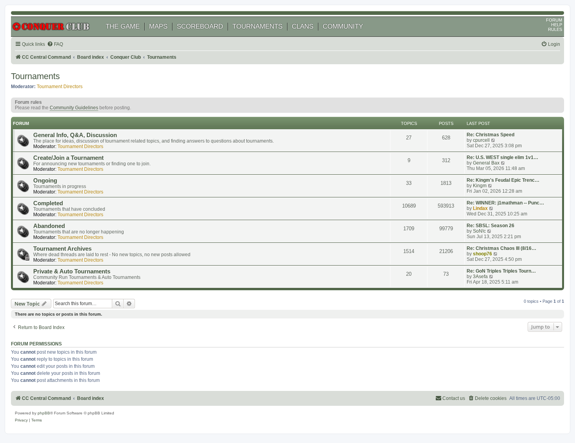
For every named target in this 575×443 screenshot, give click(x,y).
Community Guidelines (74, 107)
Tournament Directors (60, 86)
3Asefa (480, 276)
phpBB (44, 413)
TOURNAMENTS (257, 26)
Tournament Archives (62, 249)
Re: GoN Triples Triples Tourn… (501, 271)
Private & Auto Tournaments (71, 271)
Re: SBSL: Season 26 (490, 225)
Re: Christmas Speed (490, 134)
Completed (48, 203)
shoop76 (482, 254)
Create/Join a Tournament (68, 158)
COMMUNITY (343, 26)
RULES (555, 29)
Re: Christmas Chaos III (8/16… (501, 248)
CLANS (302, 26)
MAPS (158, 26)
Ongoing (45, 180)
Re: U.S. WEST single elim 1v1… (502, 157)
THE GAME (123, 26)
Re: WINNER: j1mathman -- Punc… (505, 203)
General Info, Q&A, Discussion (75, 135)
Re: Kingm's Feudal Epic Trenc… (503, 180)
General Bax (486, 163)
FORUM (554, 20)
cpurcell (481, 140)
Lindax (480, 208)
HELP (556, 24)
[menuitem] (55, 44)
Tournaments (35, 76)
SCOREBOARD (200, 26)
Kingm (480, 185)
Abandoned (49, 226)
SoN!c (479, 231)
